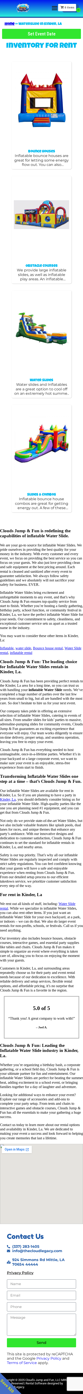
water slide (23, 648)
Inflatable (7, 648)
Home (10, 24)
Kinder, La (8, 799)
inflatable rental (21, 653)
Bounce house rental (48, 648)
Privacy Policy (20, 1273)
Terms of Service (22, 1363)
